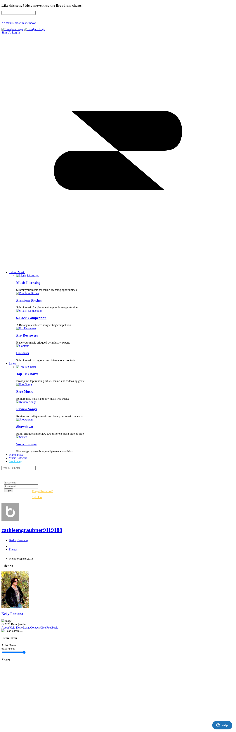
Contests (22, 353)
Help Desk (16, 627)
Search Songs (26, 444)
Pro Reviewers (27, 335)
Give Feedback (49, 627)
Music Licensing (28, 283)
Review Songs (26, 409)
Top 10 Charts (27, 374)
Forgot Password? (42, 491)
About (5, 627)
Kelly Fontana (12, 614)
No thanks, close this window (18, 22)
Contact (34, 627)
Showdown (24, 427)
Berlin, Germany (18, 540)
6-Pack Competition (31, 318)
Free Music (24, 391)
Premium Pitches (29, 300)
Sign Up (37, 497)
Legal (26, 627)
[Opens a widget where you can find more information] (222, 725)
